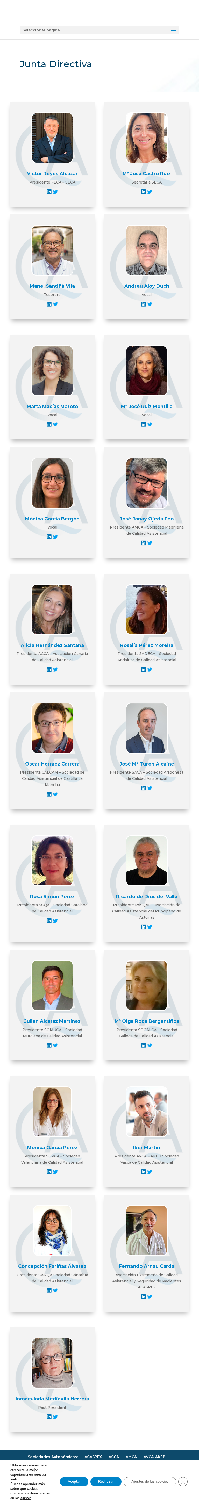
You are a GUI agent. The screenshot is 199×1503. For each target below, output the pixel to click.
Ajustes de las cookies (149, 1481)
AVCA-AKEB (154, 1456)
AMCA (131, 1456)
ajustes (25, 1498)
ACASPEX (93, 1456)
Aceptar (74, 1481)
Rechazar (106, 1481)
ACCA (114, 1456)
